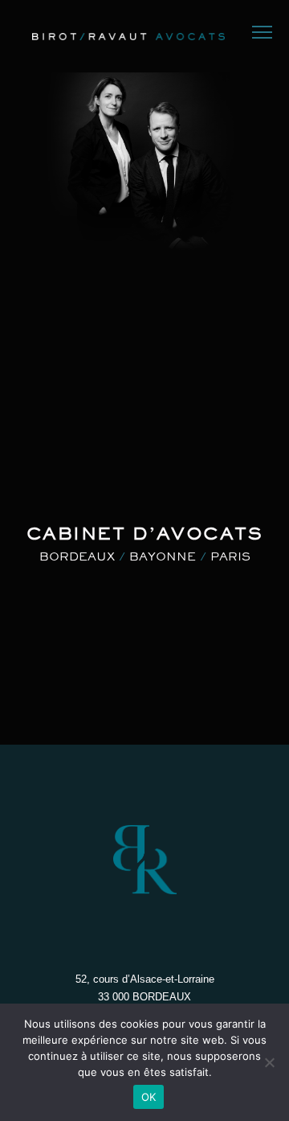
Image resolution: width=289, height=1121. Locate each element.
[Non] (269, 1062)
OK (149, 1096)
